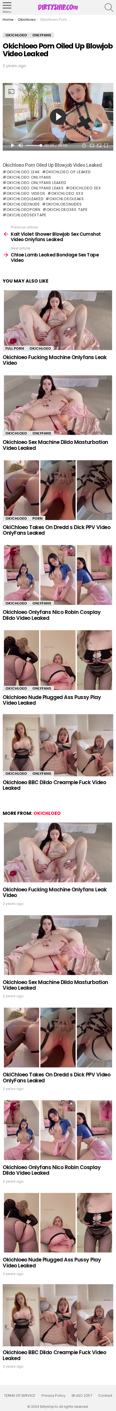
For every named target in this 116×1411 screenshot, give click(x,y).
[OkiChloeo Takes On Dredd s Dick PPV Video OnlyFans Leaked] (58, 490)
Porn (37, 518)
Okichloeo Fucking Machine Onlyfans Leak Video (55, 360)
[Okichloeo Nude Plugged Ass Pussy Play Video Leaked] (58, 660)
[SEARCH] (109, 7)
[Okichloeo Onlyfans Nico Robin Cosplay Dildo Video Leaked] (58, 575)
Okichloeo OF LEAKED (68, 172)
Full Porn (14, 348)
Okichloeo (40, 348)
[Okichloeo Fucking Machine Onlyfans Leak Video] (58, 320)
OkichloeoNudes (64, 204)
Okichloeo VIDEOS (25, 193)
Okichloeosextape (26, 215)
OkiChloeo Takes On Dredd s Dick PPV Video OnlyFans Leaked (57, 530)
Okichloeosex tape (67, 209)
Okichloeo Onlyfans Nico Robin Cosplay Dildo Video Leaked (52, 615)
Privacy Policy (53, 1395)
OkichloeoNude (23, 204)
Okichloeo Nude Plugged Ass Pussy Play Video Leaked (52, 700)
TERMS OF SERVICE (19, 1395)
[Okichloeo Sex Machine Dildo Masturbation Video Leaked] (58, 405)
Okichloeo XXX (67, 193)
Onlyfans (41, 433)
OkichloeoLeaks (66, 198)
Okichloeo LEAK (23, 172)
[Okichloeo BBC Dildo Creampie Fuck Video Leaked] (58, 745)
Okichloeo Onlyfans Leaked (36, 182)
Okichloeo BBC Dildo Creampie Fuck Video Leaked (54, 785)
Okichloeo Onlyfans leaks (35, 188)
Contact (105, 1395)
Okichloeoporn (23, 209)
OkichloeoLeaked (24, 198)
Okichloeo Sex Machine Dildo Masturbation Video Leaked (55, 445)
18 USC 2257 (81, 1395)
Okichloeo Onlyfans (28, 177)
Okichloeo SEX (85, 188)
